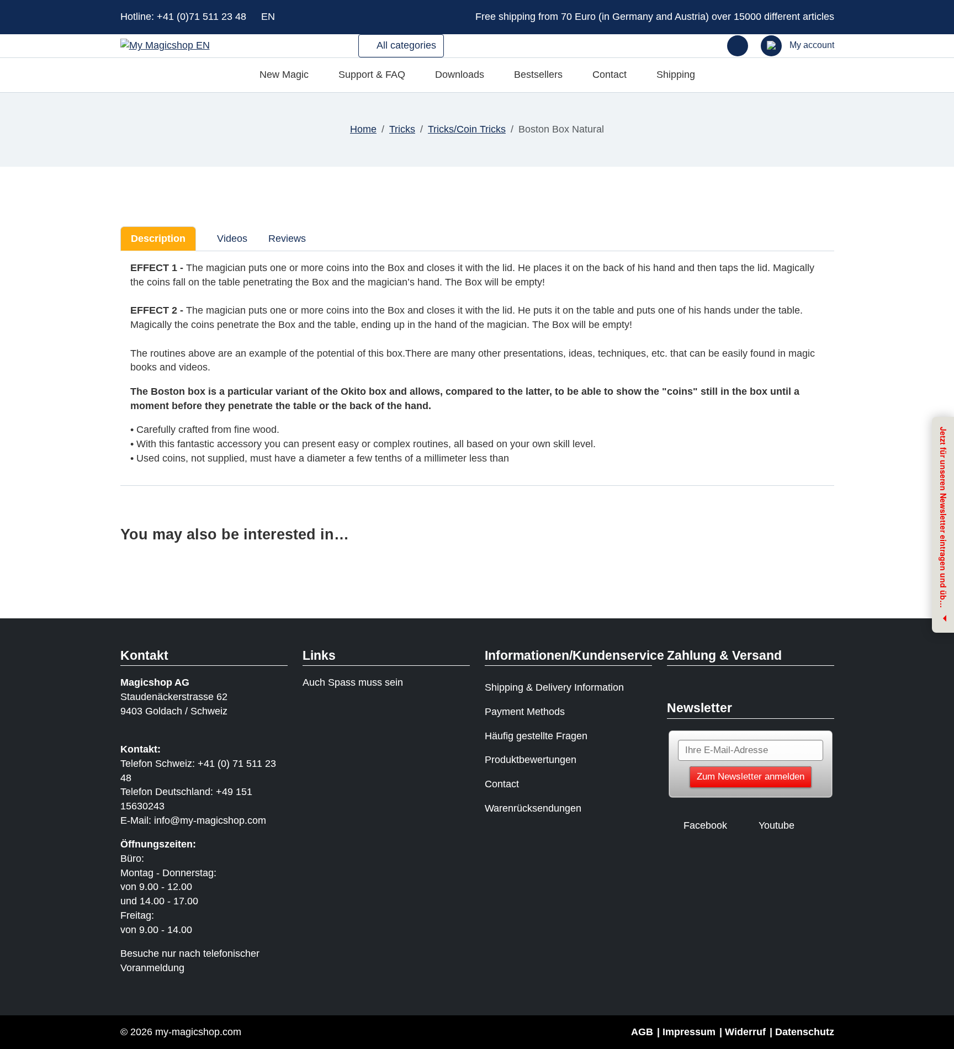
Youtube (776, 825)
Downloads (459, 74)
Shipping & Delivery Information (554, 687)
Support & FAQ (371, 74)
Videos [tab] (230, 238)
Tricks (402, 129)
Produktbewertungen (530, 759)
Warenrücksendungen (533, 808)
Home (363, 129)
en (269, 16)
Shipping (675, 74)
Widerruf (745, 1031)
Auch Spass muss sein (353, 682)
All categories (405, 45)
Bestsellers (538, 74)
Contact (609, 74)
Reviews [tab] (287, 238)
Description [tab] (158, 238)
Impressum (689, 1031)
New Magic (284, 74)
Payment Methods (525, 711)
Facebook (705, 825)
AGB (642, 1031)
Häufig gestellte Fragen (536, 735)
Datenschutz (804, 1031)
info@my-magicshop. (200, 820)
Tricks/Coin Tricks (467, 129)
